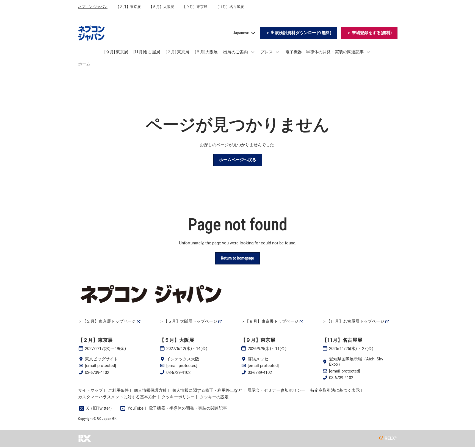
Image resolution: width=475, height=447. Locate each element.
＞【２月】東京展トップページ (107, 321)
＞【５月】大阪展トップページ (188, 321)
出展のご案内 (236, 51)
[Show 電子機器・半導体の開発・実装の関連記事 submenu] (368, 52)
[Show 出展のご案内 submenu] (252, 52)
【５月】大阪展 (161, 7)
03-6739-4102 (97, 372)
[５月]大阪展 (206, 51)
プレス (267, 51)
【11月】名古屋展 (230, 7)
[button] (298, 33)
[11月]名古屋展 (147, 51)
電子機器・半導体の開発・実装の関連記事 (324, 51)
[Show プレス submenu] (277, 52)
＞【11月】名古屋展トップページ (353, 321)
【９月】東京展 (194, 7)
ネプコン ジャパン (92, 7)
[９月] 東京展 (116, 51)
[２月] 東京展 (177, 51)
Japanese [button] (241, 32)
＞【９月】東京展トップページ (270, 321)
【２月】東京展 (128, 7)
